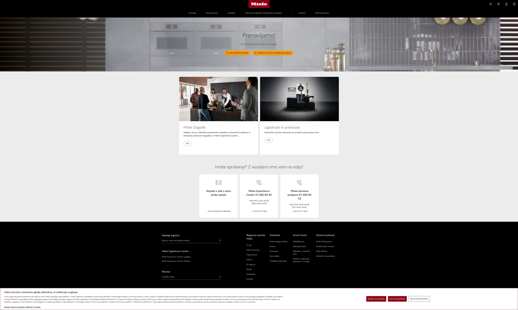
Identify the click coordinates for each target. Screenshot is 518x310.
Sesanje (231, 13)
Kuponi (273, 246)
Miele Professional (324, 242)
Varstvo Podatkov (18, 307)
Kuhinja (192, 13)
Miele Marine (321, 251)
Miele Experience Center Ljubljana (176, 257)
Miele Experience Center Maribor (176, 261)
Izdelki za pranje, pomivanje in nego (263, 13)
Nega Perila (212, 13)
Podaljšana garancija (278, 261)
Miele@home (298, 242)
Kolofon (7, 307)
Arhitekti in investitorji (325, 256)
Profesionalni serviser (325, 246)
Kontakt (249, 279)
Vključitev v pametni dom (301, 252)
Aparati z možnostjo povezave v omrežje (301, 260)
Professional (322, 13)
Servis (302, 13)
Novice (166, 271)
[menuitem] (194, 13)
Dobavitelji (250, 274)
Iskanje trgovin (170, 235)
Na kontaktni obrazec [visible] (219, 211)
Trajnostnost (251, 255)
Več (187, 143)
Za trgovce (250, 265)
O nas (248, 245)
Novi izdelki (274, 256)
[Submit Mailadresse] (220, 277)
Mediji (249, 269)
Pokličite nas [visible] (260, 211)
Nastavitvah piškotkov (419, 299)
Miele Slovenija (252, 250)
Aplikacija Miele (299, 246)
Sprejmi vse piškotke (376, 299)
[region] (259, 299)
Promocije (274, 251)
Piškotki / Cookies (33, 307)
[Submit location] (220, 241)
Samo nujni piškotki (397, 299)
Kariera (249, 260)
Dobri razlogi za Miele (279, 242)
